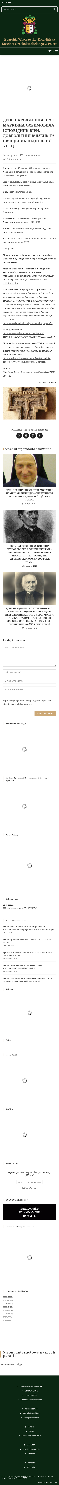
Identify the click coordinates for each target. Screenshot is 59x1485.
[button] (51, 51)
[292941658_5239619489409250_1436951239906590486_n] (29, 403)
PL (2, 2)
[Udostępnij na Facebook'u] (26, 436)
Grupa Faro (53, 1482)
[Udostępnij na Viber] (33, 436)
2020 (5, 1317)
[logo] (29, 25)
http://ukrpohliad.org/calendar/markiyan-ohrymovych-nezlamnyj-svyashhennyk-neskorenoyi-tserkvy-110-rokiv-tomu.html (29, 279)
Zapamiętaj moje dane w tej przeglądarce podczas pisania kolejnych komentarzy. (27, 702)
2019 (5, 1320)
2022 (5, 1310)
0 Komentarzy (14, 159)
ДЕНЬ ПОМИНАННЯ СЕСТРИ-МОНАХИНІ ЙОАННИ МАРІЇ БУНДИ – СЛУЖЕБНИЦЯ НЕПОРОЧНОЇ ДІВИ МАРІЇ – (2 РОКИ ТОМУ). (29, 495)
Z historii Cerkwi (32, 155)
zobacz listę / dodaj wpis (29, 1182)
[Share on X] (19, 436)
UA (5, 2)
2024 (5, 1303)
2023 (5, 1307)
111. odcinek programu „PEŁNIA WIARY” (20, 908)
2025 (5, 1300)
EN (9, 2)
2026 (5, 1297)
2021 (5, 1313)
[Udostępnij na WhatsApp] (40, 436)
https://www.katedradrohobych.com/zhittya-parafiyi (28, 323)
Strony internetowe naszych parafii (29, 1354)
